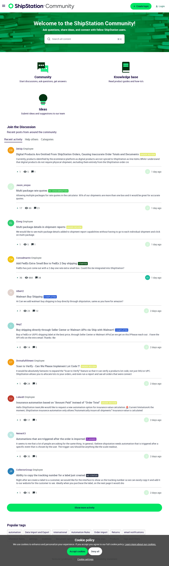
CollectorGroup (24, 470)
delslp (19, 149)
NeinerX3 (21, 433)
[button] (84, 559)
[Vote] (17, 171)
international (60, 532)
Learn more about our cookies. (140, 544)
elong (19, 221)
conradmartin (23, 258)
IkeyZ (19, 324)
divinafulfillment (25, 361)
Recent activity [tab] (13, 139)
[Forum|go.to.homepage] (41, 6)
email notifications (134, 532)
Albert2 (20, 291)
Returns (116, 532)
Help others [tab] (31, 139)
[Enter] (47, 39)
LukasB (20, 397)
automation (15, 532)
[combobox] (84, 39)
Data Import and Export (37, 532)
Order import (100, 532)
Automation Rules (80, 532)
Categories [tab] (47, 139)
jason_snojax (23, 185)
